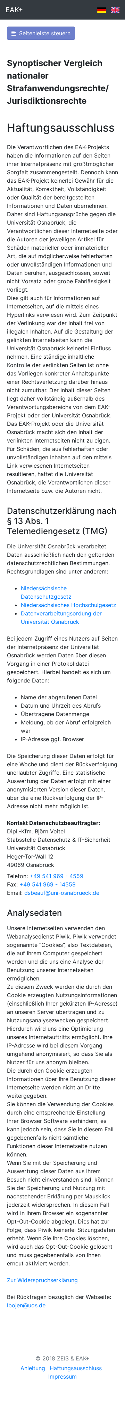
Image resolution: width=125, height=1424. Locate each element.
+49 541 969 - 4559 (56, 875)
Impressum (62, 1376)
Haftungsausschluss (76, 1368)
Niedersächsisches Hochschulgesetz (68, 604)
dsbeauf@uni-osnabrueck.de (61, 892)
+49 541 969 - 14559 (47, 884)
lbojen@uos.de (26, 1305)
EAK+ (14, 10)
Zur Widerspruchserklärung (42, 1280)
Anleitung (32, 1368)
